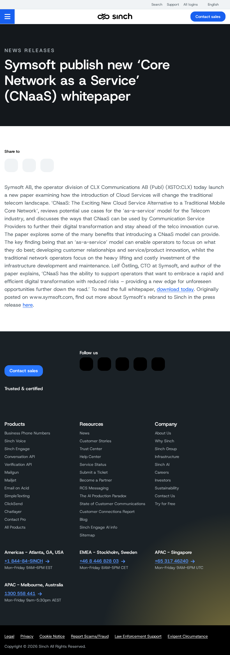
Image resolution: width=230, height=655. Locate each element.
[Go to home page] (115, 16)
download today (175, 289)
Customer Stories (95, 440)
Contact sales (208, 16)
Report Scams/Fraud (90, 636)
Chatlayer (13, 511)
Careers (162, 472)
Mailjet (10, 480)
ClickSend (13, 503)
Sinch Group (166, 448)
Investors (163, 480)
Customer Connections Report (107, 511)
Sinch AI (162, 464)
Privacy (26, 636)
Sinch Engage (17, 448)
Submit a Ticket (94, 472)
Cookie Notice (52, 636)
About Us (163, 433)
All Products (15, 527)
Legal (9, 636)
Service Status (93, 464)
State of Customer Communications (112, 503)
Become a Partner (96, 480)
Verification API (18, 464)
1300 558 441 (19, 593)
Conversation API (19, 456)
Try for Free (165, 503)
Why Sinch (164, 440)
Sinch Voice (15, 440)
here (28, 305)
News (84, 433)
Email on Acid (16, 487)
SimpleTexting (17, 495)
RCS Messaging (94, 487)
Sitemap (87, 535)
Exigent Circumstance (188, 636)
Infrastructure (167, 456)
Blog (84, 519)
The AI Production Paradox (103, 495)
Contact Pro (15, 519)
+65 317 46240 (171, 561)
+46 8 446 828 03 (99, 561)
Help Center (90, 456)
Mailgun (11, 472)
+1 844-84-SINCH (23, 561)
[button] (154, 4)
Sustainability (167, 487)
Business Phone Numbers (27, 433)
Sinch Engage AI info (98, 527)
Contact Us (165, 495)
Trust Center (91, 448)
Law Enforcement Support (138, 636)
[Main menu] (7, 16)
